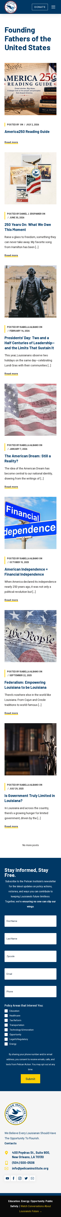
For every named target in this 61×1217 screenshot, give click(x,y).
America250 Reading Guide (27, 131)
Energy (13, 1044)
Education (14, 1011)
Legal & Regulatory (19, 1039)
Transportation (17, 1025)
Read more (11, 142)
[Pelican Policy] (11, 7)
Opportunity (15, 1034)
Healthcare (15, 1015)
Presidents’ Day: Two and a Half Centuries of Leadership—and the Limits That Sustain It (30, 342)
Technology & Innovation (22, 1030)
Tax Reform (15, 1020)
